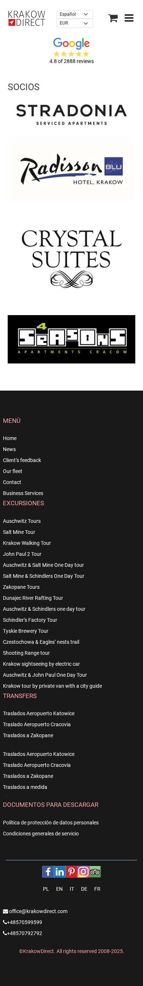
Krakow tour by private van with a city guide (52, 686)
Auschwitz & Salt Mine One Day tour (43, 565)
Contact (12, 482)
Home (9, 438)
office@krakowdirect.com (37, 911)
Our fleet (12, 471)
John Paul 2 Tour (22, 554)
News (9, 449)
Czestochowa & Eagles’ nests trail (41, 642)
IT (72, 889)
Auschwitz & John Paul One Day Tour (45, 675)
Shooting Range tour (26, 653)
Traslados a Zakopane (28, 735)
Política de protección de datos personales (51, 823)
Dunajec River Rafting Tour (33, 598)
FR (97, 889)
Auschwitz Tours (22, 521)
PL (46, 889)
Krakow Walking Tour (27, 543)
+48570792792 (24, 933)
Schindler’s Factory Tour (30, 620)
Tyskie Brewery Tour (25, 631)
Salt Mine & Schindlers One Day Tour (43, 576)
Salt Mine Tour (19, 532)
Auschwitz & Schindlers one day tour (44, 609)
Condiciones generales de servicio (41, 834)
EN (59, 889)
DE (84, 889)
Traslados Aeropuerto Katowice (38, 713)
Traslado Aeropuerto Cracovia (37, 724)
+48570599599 (24, 922)
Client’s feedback (22, 460)
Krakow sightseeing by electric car (41, 664)
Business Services (23, 493)
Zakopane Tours (21, 587)
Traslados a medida (25, 787)
